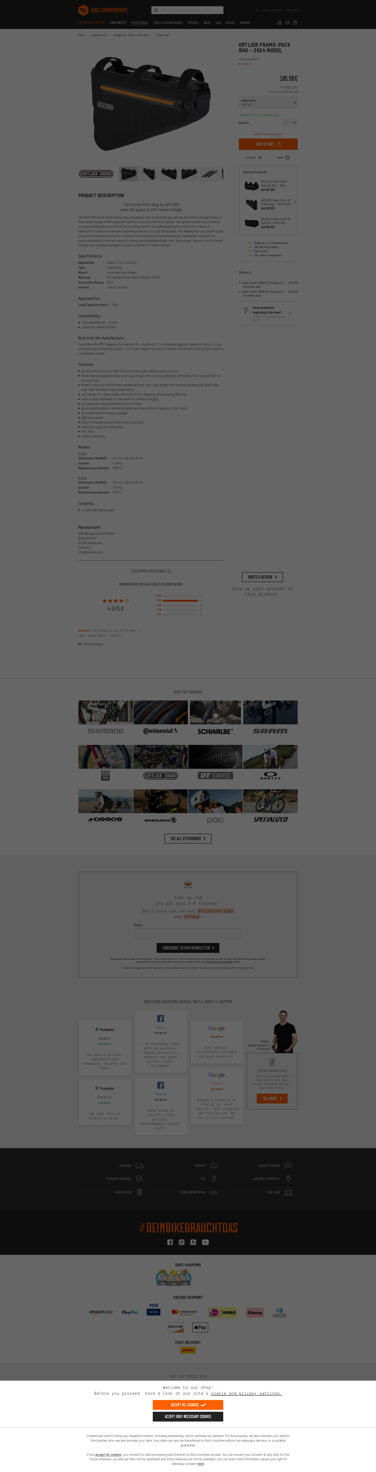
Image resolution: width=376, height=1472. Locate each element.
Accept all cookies (185, 1404)
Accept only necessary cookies (188, 1416)
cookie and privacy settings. (246, 1393)
